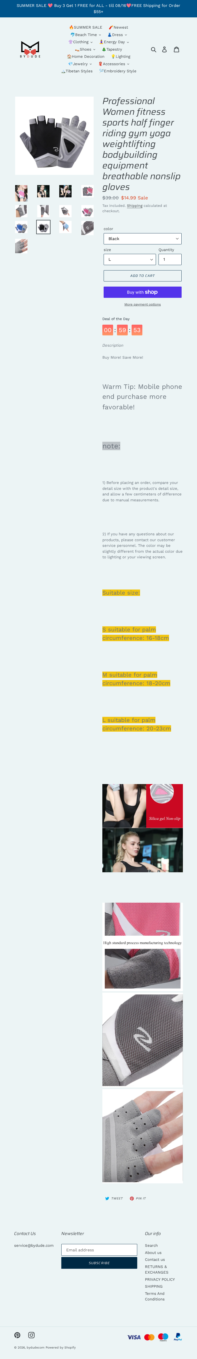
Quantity (166, 249)
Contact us (155, 1259)
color (108, 229)
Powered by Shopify (61, 1347)
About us (153, 1252)
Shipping (134, 205)
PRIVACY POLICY (160, 1279)
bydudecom (35, 1347)
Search (151, 1245)
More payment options (142, 304)
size (107, 249)
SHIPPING (154, 1286)
